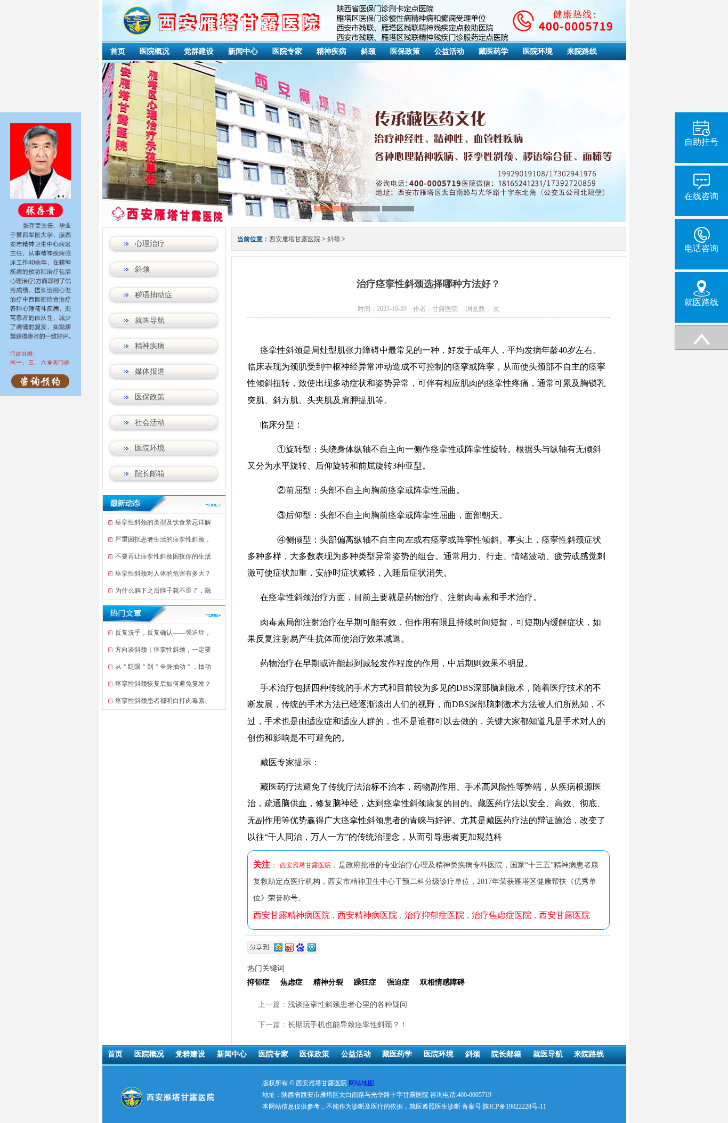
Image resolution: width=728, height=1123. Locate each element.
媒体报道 (150, 371)
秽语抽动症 (153, 295)
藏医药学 (493, 51)
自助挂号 (701, 141)
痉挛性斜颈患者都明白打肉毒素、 (163, 700)
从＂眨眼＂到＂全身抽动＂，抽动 (163, 666)
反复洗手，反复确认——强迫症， (163, 632)
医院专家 (287, 51)
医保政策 (405, 51)
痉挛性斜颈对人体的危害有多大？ (163, 573)
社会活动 (150, 423)
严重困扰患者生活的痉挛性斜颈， (163, 539)
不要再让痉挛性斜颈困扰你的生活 (163, 556)
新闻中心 (243, 51)
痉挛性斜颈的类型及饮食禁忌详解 (163, 522)
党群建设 (199, 51)
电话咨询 (701, 248)
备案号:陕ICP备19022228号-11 (504, 1106)
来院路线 (582, 51)
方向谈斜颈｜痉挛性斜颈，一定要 (163, 649)
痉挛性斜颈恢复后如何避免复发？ (163, 683)
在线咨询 (701, 196)
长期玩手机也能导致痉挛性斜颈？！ (347, 1025)
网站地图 (361, 1083)
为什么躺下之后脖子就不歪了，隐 (163, 590)
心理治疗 (150, 244)
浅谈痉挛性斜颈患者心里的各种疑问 (347, 1005)
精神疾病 (331, 51)
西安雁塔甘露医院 (294, 239)
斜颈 (368, 51)
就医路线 (701, 302)
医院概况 (154, 51)
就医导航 (150, 320)
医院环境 (538, 51)
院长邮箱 (150, 474)
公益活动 (449, 51)
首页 (117, 51)
